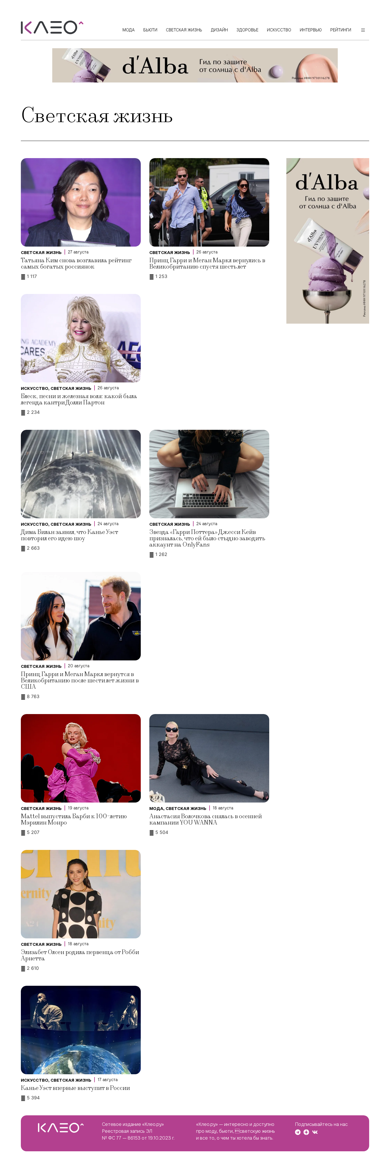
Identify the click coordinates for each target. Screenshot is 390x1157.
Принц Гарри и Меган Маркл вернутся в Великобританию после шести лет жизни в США (80, 680)
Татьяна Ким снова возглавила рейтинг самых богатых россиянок (76, 264)
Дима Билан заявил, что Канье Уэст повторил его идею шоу (69, 535)
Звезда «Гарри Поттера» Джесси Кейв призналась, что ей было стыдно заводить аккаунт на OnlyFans (207, 538)
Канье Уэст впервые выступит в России (75, 1088)
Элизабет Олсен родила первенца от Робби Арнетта (80, 955)
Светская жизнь (41, 252)
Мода (156, 808)
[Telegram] (298, 1132)
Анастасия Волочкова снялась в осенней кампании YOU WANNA (205, 820)
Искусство (34, 388)
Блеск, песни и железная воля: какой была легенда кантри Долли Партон (79, 399)
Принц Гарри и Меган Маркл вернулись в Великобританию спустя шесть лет (207, 264)
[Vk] (315, 1132)
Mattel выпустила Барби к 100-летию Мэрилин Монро (74, 820)
